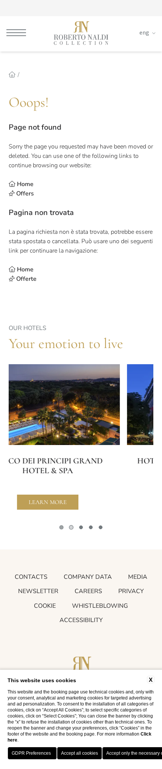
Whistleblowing (100, 606)
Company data (88, 577)
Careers (88, 591)
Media (137, 577)
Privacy (131, 591)
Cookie (45, 606)
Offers (25, 193)
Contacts (31, 577)
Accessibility (81, 620)
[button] (61, 527)
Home (25, 184)
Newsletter (38, 591)
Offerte (26, 279)
